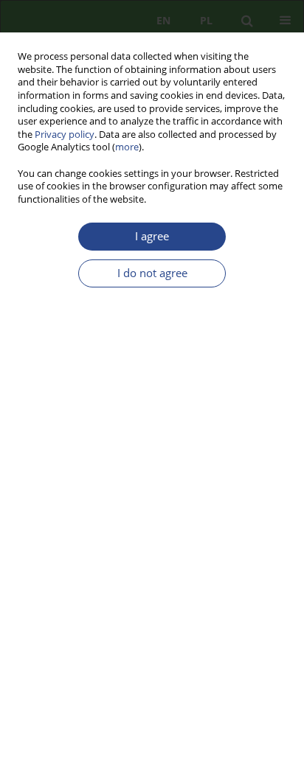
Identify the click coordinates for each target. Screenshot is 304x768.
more (127, 147)
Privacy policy (64, 134)
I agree (152, 236)
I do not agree (152, 273)
